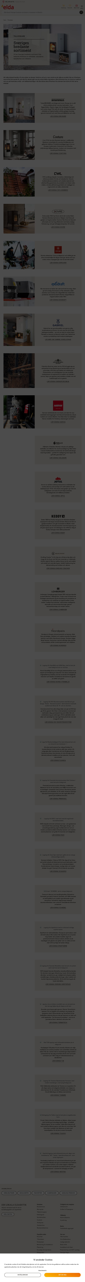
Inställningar (23, 1275)
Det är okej (62, 1275)
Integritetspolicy (42, 1270)
